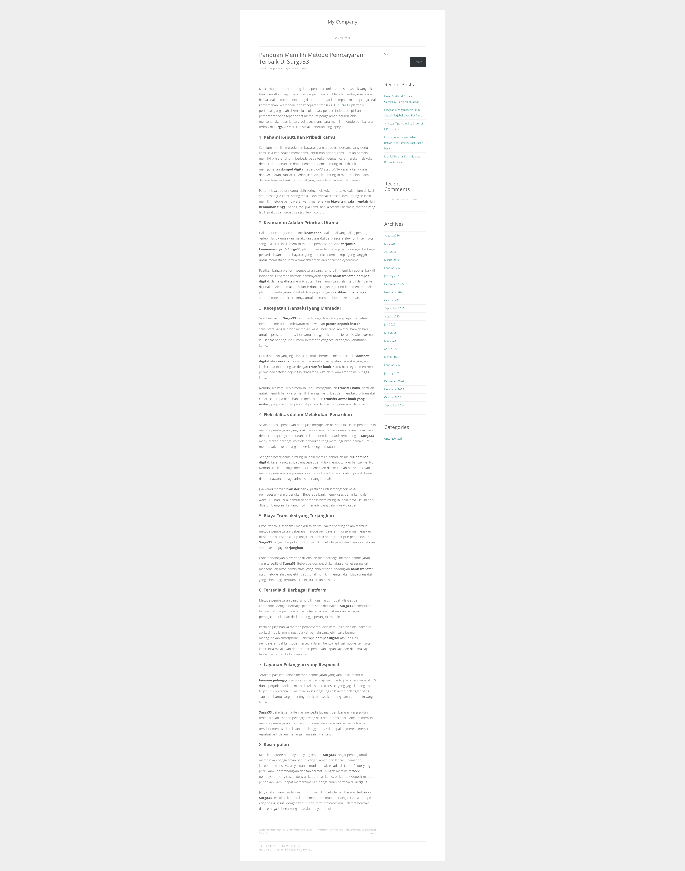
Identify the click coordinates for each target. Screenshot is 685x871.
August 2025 (392, 316)
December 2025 (394, 284)
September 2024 (394, 405)
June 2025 (390, 332)
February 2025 (393, 365)
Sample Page (342, 38)
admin (303, 68)
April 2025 (390, 349)
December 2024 (394, 381)
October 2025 (392, 300)
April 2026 (390, 251)
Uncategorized (393, 438)
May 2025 (390, 340)
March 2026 (391, 259)
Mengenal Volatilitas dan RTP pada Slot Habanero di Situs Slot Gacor (347, 831)
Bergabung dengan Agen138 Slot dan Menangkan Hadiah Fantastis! (286, 831)
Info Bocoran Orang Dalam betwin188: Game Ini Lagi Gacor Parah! (403, 142)
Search (388, 54)
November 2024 (394, 389)
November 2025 (394, 292)
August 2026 (392, 235)
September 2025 (394, 308)
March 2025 (391, 357)
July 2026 (389, 243)
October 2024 (392, 397)
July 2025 (389, 324)
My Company (342, 21)
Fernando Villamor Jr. (298, 849)
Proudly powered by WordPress (279, 845)
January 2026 (392, 276)
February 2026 (393, 268)
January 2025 (392, 373)
